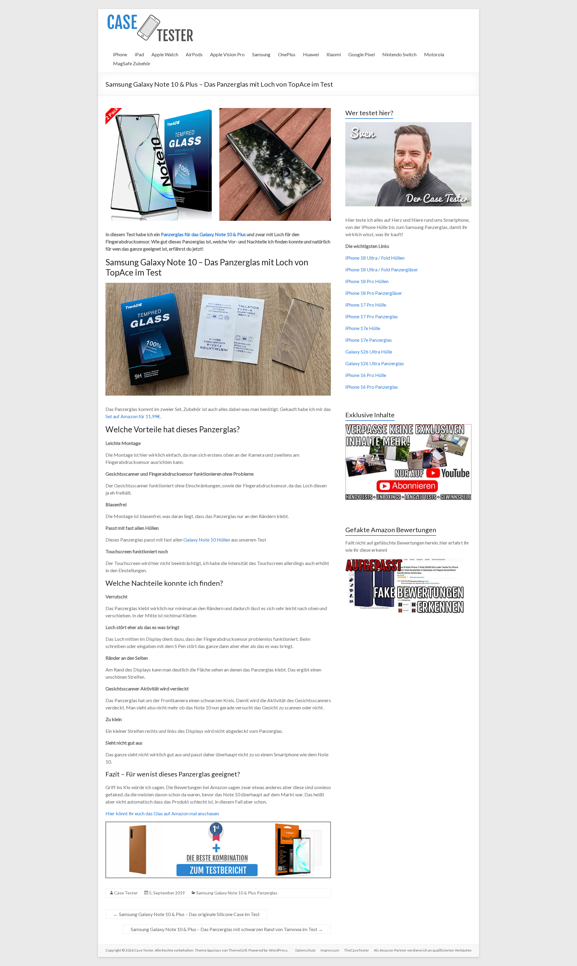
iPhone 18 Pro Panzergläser (373, 293)
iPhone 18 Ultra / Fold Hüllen (375, 258)
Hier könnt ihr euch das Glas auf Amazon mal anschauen (162, 813)
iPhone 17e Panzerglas (368, 340)
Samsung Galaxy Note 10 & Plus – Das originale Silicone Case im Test (186, 914)
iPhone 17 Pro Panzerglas (371, 316)
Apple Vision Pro (227, 54)
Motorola (434, 54)
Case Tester (126, 892)
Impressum (330, 950)
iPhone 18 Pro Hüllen (367, 281)
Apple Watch (164, 54)
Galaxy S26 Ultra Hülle (368, 351)
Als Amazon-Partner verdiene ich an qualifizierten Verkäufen (423, 950)
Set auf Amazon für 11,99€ (132, 416)
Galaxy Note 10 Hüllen (206, 539)
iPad (139, 54)
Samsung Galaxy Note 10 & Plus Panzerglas (236, 892)
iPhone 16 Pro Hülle (365, 375)
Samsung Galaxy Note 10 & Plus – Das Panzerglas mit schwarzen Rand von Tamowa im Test (227, 929)
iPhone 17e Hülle (362, 328)
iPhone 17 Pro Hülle (365, 304)
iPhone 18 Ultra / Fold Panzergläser (381, 269)
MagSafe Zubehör (132, 63)
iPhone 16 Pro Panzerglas (371, 387)
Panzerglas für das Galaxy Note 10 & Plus (203, 234)
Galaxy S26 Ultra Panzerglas (374, 363)
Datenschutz (305, 950)
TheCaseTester (356, 950)
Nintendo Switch (399, 54)
